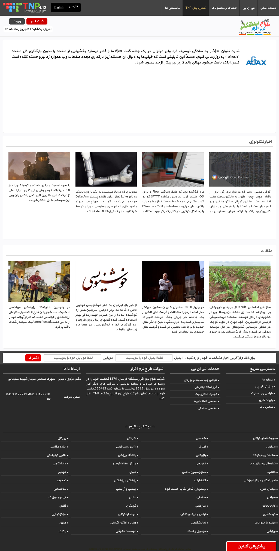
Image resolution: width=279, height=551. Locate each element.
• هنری (63, 522)
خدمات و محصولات (224, 7)
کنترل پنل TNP (196, 7)
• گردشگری (270, 514)
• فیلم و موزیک (58, 497)
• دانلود (272, 472)
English (58, 7)
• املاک (203, 446)
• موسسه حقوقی (127, 531)
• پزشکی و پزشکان (126, 480)
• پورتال (62, 438)
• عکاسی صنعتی (208, 408)
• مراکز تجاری (59, 514)
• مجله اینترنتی (128, 514)
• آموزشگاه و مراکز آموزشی (261, 480)
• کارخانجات (270, 505)
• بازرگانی (202, 455)
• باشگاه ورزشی (128, 455)
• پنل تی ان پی (265, 386)
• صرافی (272, 497)
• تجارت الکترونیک (207, 394)
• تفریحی (201, 463)
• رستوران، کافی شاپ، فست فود (186, 488)
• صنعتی (202, 497)
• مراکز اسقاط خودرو (125, 463)
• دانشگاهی (60, 463)
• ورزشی (272, 531)
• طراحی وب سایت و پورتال (201, 380)
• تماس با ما (267, 406)
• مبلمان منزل (269, 488)
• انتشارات (201, 480)
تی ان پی (248, 7)
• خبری (133, 472)
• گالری (63, 505)
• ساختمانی (60, 488)
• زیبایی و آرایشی (127, 488)
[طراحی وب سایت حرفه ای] (24, 7)
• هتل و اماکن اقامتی (124, 522)
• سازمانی (201, 505)
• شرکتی (132, 438)
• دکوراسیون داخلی (195, 472)
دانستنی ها (172, 7)
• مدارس (272, 446)
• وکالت (63, 531)
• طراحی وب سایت (263, 393)
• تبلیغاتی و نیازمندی (264, 463)
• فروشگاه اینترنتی (206, 387)
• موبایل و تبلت (197, 531)
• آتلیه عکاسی (59, 446)
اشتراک (33, 358)
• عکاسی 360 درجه (206, 401)
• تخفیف (62, 480)
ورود (17, 21)
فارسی (73, 6)
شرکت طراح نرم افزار (147, 369)
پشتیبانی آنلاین (251, 546)
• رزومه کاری (267, 400)
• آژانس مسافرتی (127, 446)
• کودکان (132, 505)
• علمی (133, 497)
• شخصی (202, 438)
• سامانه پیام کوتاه (265, 455)
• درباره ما (268, 379)
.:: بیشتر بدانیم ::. (140, 426)
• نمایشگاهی (199, 522)
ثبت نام (37, 21)
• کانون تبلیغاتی (57, 455)
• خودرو (63, 472)
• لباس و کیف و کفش (194, 514)
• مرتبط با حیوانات (266, 522)
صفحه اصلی (268, 7)
